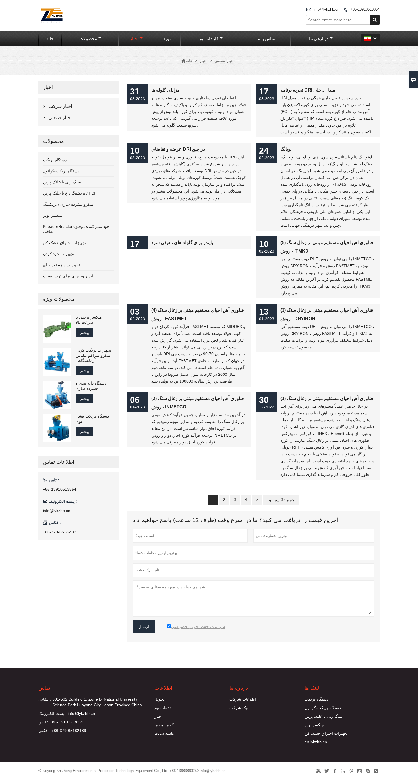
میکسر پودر (52, 215)
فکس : (44, 730)
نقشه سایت (164, 733)
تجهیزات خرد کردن (58, 253)
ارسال (143, 626)
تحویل (159, 699)
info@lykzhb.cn (326, 9)
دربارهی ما (318, 38)
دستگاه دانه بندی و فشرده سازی (91, 386)
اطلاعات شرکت (242, 699)
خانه (50, 38)
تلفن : (43, 722)
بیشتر (84, 332)
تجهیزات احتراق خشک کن (64, 242)
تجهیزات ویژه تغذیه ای (61, 265)
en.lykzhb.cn (316, 742)
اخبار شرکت (60, 106)
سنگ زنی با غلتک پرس (62, 182)
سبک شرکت (240, 707)
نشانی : (44, 699)
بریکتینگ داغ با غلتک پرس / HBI (69, 193)
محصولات (88, 38)
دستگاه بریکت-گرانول (61, 171)
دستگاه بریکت (55, 160)
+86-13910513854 (365, 9)
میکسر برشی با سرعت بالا (89, 320)
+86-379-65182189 (60, 532)
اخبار (134, 38)
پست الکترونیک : (52, 713)
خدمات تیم (163, 707)
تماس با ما (265, 38)
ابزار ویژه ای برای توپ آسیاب (68, 276)
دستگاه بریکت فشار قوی (92, 419)
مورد (167, 38)
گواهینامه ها (164, 725)
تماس (44, 688)
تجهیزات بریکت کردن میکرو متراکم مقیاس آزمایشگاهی (93, 355)
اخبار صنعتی (60, 117)
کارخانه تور (208, 38)
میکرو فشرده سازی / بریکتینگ (68, 204)
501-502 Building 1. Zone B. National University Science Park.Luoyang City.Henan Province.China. (97, 702)
